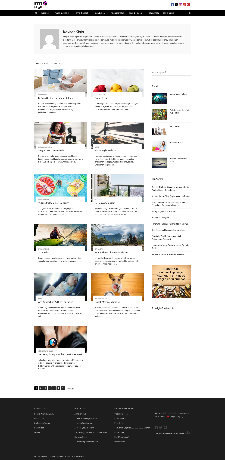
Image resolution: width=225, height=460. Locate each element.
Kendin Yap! (39, 419)
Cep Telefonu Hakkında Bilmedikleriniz (169, 230)
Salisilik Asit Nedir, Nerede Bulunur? (168, 254)
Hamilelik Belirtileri (177, 142)
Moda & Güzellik (62, 13)
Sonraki (70, 389)
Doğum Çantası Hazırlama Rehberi (55, 98)
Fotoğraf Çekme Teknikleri (164, 211)
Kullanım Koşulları (63, 457)
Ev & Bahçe (100, 13)
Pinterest (188, 5)
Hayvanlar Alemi (118, 13)
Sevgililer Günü (80, 437)
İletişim (37, 432)
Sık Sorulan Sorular (42, 423)
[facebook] (157, 428)
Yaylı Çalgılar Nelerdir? (106, 150)
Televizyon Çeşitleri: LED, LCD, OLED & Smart (132, 428)
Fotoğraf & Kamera (45, 147)
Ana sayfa (38, 63)
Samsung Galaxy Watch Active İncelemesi (60, 354)
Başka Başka (168, 13)
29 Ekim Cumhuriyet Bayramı (86, 419)
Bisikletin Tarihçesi (160, 217)
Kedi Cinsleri (175, 126)
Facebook (172, 5)
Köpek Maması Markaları (107, 302)
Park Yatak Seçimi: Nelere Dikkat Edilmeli (170, 224)
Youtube (184, 5)
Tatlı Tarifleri (100, 94)
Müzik (97, 147)
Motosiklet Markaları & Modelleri (111, 252)
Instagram (180, 5)
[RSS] (188, 433)
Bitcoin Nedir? (120, 419)
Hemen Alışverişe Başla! (44, 414)
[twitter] (161, 428)
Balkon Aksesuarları (105, 203)
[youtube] (166, 428)
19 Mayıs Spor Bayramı (83, 423)
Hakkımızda (39, 428)
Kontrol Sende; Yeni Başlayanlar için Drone (171, 196)
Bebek (40, 298)
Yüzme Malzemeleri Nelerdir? (53, 203)
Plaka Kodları (119, 423)
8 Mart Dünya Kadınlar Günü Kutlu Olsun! (90, 432)
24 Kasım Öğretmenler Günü (86, 442)
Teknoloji (45, 13)
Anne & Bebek (82, 13)
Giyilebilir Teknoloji (45, 351)
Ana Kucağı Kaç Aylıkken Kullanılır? (56, 302)
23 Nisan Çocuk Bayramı (84, 428)
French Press (119, 442)
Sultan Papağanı (121, 414)
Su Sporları (43, 252)
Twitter (176, 4)
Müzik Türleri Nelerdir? (179, 94)
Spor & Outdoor (135, 13)
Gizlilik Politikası (78, 457)
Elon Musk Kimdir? (121, 437)
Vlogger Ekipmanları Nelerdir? (53, 150)
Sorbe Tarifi (101, 98)
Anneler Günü (80, 414)
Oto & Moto (154, 13)
